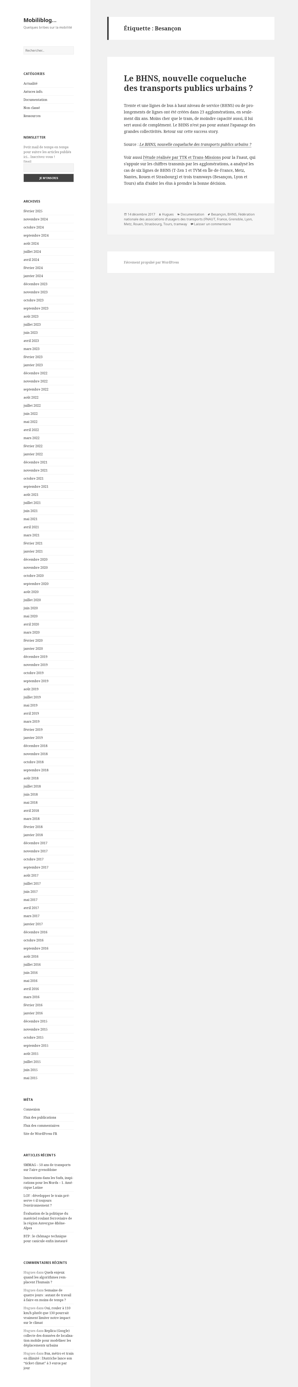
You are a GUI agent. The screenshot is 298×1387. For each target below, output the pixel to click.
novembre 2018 (36, 754)
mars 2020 (32, 632)
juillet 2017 (32, 883)
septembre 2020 (36, 583)
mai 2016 (31, 980)
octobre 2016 (34, 940)
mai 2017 (31, 899)
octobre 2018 (34, 762)
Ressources (32, 116)
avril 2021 (31, 527)
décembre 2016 (35, 932)
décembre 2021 (35, 462)
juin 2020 (31, 608)
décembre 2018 (35, 746)
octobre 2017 (34, 859)
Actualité (31, 83)
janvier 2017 (33, 924)
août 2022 (31, 397)
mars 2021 (32, 535)
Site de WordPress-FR (40, 1133)
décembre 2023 (35, 284)
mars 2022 (32, 438)
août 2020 (31, 592)
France (222, 219)
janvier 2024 (33, 276)
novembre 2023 (36, 292)
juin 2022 (31, 413)
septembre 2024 (36, 235)
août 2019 (31, 689)
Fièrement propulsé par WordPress (151, 262)
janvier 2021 (33, 551)
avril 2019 (31, 713)
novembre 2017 (36, 851)
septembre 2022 (36, 389)
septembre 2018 (36, 770)
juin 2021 (31, 511)
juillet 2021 (32, 502)
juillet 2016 (32, 964)
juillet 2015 (32, 1061)
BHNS (232, 214)
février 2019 (33, 729)
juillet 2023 (32, 324)
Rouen (138, 224)
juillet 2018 (32, 786)
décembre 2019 (35, 656)
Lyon (248, 219)
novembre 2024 (36, 219)
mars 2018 (32, 818)
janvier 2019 (33, 737)
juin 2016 (31, 972)
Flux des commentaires (41, 1125)
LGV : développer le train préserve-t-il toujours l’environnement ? (47, 1200)
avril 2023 (31, 340)
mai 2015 (31, 1078)
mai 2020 (31, 616)
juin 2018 (31, 794)
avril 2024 (31, 259)
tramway (180, 224)
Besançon (218, 214)
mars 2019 (32, 721)
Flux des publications (40, 1117)
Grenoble (236, 219)
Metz (128, 224)
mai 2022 (31, 421)
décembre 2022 (35, 373)
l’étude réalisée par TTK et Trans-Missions (182, 157)
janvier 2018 (33, 835)
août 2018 (31, 778)
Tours (167, 224)
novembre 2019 (36, 665)
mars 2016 (32, 997)
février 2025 (33, 211)
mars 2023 (32, 349)
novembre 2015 (36, 1029)
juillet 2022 (32, 405)
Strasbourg (153, 224)
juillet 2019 (32, 697)
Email (27, 161)
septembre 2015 (36, 1045)
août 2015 (31, 1053)
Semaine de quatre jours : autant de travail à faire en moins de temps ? (47, 1295)
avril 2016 (31, 989)
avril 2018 (31, 810)
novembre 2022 (36, 381)
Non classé (32, 108)
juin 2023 (31, 332)
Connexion (32, 1109)
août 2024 (31, 243)
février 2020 (33, 640)
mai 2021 (31, 519)
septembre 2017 (36, 867)
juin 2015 (31, 1070)
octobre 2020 (34, 575)
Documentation (35, 99)
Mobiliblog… (40, 20)
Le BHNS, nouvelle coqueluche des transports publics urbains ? (188, 83)
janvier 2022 (33, 454)
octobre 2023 (34, 300)
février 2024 (33, 268)
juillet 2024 (32, 251)
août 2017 (31, 875)
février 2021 (33, 543)
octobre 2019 (34, 673)
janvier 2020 (33, 648)
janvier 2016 (33, 1013)
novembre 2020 (36, 567)
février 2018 (33, 827)
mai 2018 (31, 802)
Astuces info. (33, 91)
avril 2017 (31, 908)
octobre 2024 (34, 227)
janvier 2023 (33, 365)
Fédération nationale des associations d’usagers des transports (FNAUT (189, 216)
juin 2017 (31, 891)
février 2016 (33, 1005)
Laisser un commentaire (212, 224)
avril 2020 (31, 624)
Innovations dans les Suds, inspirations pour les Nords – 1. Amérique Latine (48, 1183)
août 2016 (31, 956)
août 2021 (31, 494)
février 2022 (33, 446)
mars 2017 (32, 916)
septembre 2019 (36, 681)
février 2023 (33, 357)
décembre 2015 (35, 1021)
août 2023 (31, 316)
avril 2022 (31, 430)
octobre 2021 (34, 478)
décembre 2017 (35, 843)
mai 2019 (31, 705)
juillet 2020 (32, 600)
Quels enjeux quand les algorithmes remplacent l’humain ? (45, 1277)
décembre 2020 (35, 559)
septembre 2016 (36, 948)
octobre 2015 (34, 1037)
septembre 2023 (36, 308)
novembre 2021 (36, 470)
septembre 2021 (36, 486)
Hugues (168, 214)
